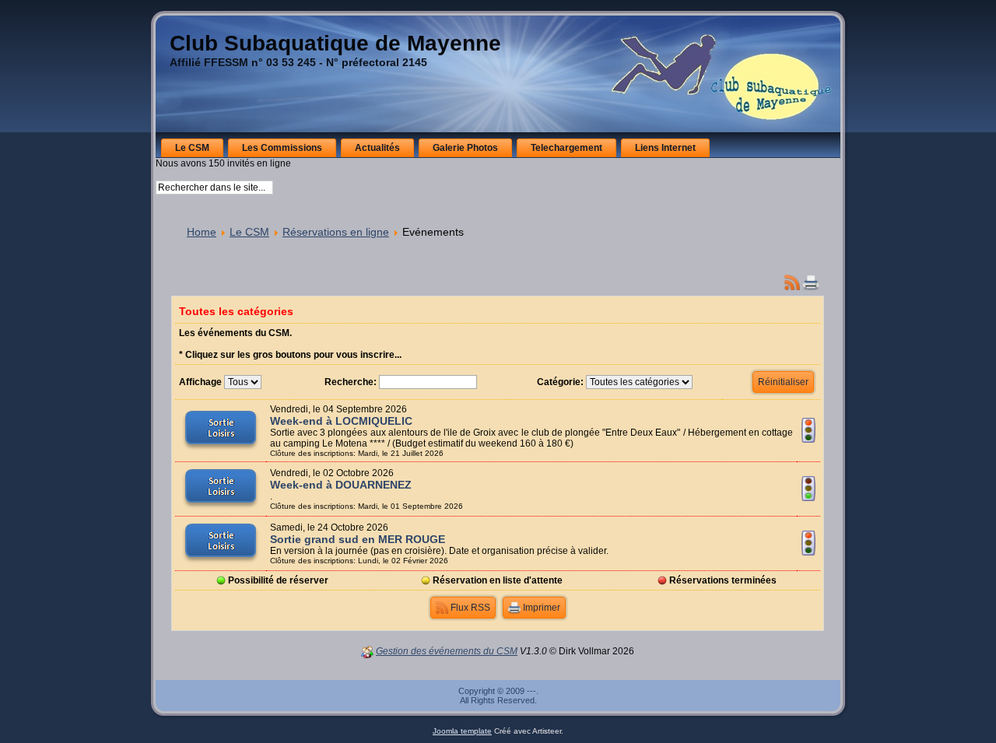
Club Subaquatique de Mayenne (335, 43)
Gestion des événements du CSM (446, 651)
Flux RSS (469, 607)
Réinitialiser (783, 382)
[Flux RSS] (792, 281)
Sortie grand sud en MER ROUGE (357, 539)
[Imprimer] (810, 281)
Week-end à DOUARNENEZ (341, 484)
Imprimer (540, 607)
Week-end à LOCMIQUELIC (341, 421)
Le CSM (249, 232)
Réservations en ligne (335, 232)
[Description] (220, 449)
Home (201, 232)
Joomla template (462, 731)
